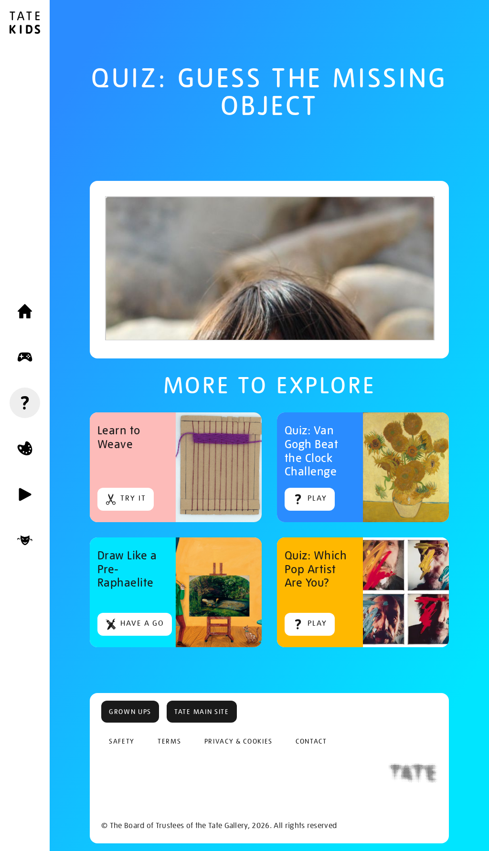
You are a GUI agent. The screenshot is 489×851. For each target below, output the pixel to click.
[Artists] (25, 540)
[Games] (25, 357)
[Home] (25, 311)
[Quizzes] (25, 403)
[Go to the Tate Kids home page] (25, 24)
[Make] (25, 448)
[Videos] (25, 494)
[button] (130, 712)
